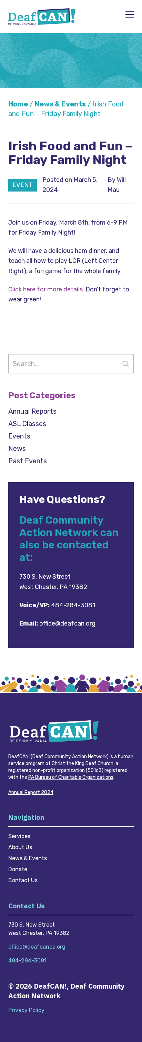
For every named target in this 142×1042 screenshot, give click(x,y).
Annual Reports (32, 411)
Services (19, 836)
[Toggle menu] (129, 14)
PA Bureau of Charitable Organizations (70, 777)
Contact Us (23, 880)
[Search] (125, 363)
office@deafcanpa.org (36, 946)
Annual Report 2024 (30, 792)
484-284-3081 (73, 605)
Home (18, 104)
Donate (17, 869)
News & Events (60, 104)
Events (19, 436)
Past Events (27, 461)
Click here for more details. (46, 289)
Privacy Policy (26, 1010)
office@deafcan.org (67, 623)
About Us (20, 847)
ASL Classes (27, 424)
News (17, 448)
